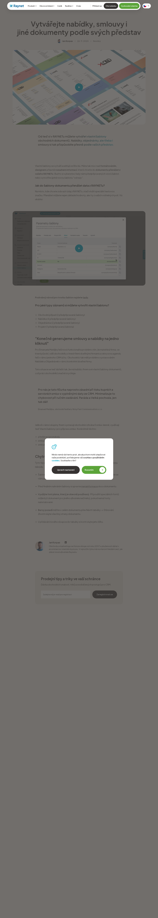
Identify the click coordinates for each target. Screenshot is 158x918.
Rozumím (89, 470)
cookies (56, 460)
